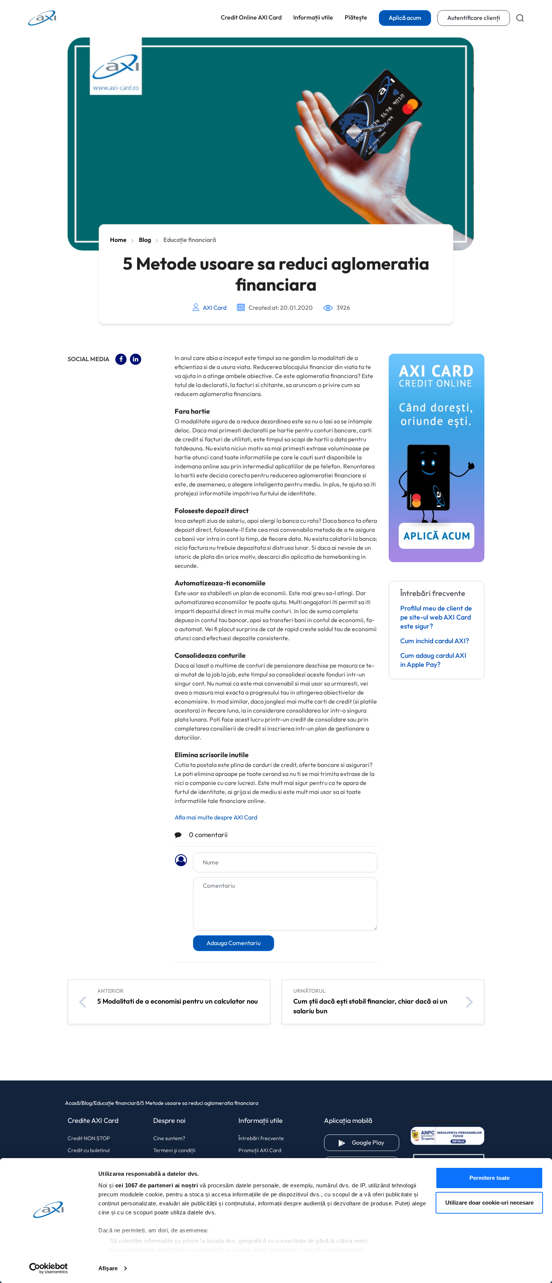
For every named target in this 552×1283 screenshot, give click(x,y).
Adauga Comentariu (234, 943)
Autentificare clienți (478, 18)
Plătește (356, 17)
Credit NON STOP (89, 1138)
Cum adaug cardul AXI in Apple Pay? (433, 660)
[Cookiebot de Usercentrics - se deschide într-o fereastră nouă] (48, 1268)
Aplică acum (405, 18)
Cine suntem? (169, 1138)
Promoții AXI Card (259, 1150)
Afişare (108, 1268)
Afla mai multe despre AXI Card (216, 817)
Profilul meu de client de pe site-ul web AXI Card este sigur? (436, 617)
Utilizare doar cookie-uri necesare (489, 1202)
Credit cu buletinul (89, 1150)
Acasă (72, 1103)
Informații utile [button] (313, 18)
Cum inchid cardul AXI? (434, 641)
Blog (145, 240)
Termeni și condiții (174, 1150)
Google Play (375, 1142)
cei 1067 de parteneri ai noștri (156, 1185)
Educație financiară (189, 240)
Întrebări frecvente (261, 1138)
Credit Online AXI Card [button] (251, 18)
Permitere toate (489, 1178)
